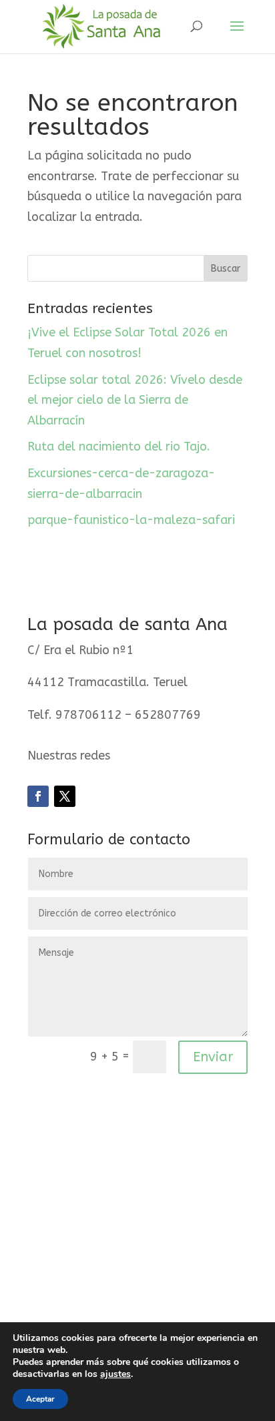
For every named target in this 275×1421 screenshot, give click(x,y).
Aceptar (40, 1399)
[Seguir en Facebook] (38, 796)
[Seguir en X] (64, 796)
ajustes (115, 1374)
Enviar (213, 1057)
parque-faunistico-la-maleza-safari (131, 520)
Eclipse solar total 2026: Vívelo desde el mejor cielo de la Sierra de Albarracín (134, 400)
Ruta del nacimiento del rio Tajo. (118, 446)
